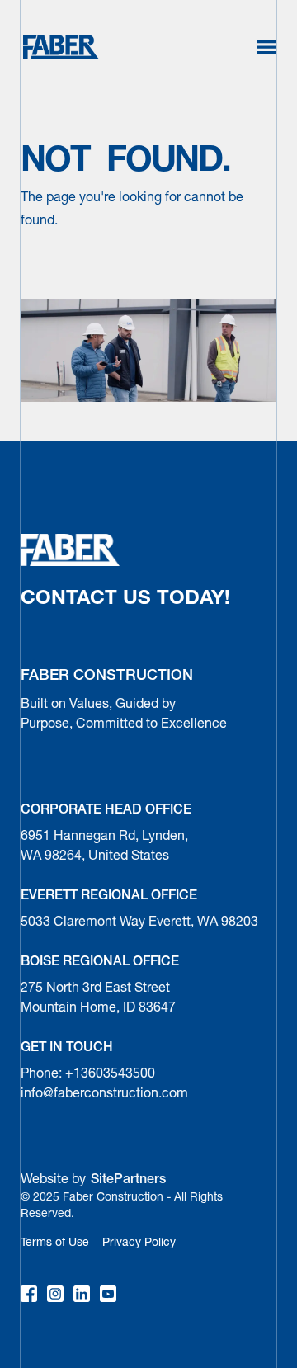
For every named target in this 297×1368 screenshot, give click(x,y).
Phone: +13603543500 (88, 1074)
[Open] (266, 47)
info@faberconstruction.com (104, 1094)
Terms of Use (55, 1243)
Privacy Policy (139, 1243)
